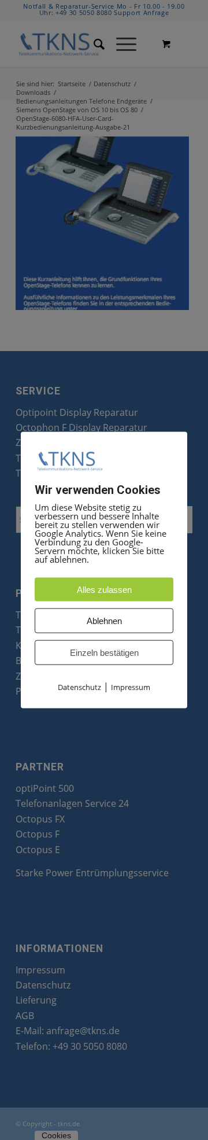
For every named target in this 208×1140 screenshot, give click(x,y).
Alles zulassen (104, 590)
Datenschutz (79, 687)
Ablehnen (104, 621)
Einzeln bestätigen (104, 653)
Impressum (130, 687)
